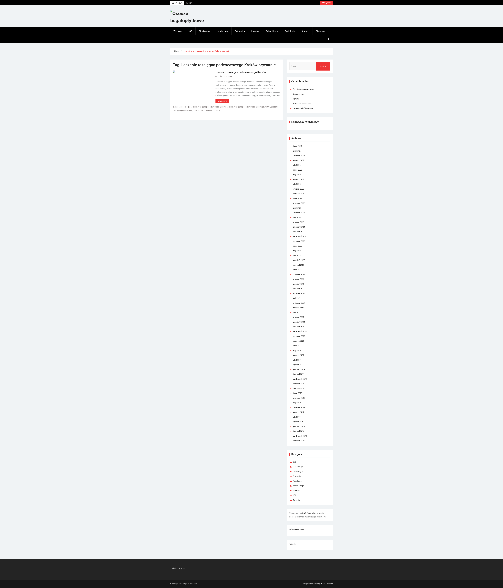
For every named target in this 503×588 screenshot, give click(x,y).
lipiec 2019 (297, 393)
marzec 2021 (298, 308)
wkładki (292, 544)
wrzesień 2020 (299, 336)
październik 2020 (300, 331)
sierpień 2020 (298, 341)
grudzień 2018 (299, 426)
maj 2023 (297, 250)
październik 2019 (300, 379)
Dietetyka (320, 31)
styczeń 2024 (298, 222)
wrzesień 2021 (299, 293)
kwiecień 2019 (299, 407)
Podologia (290, 31)
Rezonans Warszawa (302, 103)
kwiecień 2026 (299, 155)
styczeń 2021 (298, 317)
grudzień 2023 (299, 227)
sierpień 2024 (298, 193)
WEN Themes (327, 583)
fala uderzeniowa (296, 529)
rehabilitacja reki (179, 568)
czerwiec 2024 (299, 203)
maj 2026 (297, 151)
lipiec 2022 (297, 270)
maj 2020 (297, 350)
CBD (294, 462)
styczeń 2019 (298, 422)
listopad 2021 (298, 289)
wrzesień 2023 (299, 241)
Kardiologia (222, 31)
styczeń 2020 (298, 365)
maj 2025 (297, 174)
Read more (222, 101)
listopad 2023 (298, 231)
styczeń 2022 (298, 279)
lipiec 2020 (297, 346)
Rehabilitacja (272, 31)
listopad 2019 (298, 374)
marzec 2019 (298, 412)
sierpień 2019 (298, 388)
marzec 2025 (298, 179)
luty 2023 (296, 255)
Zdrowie (177, 31)
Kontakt (305, 31)
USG (190, 31)
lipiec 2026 (297, 146)
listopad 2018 (298, 431)
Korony (296, 99)
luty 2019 (296, 417)
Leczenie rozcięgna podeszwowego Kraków (208, 107)
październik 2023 (300, 236)
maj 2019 (297, 403)
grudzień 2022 (299, 260)
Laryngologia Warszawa (303, 108)
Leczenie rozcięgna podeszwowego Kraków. (241, 72)
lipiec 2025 (297, 170)
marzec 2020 (298, 355)
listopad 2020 (298, 327)
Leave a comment (214, 110)
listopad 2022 (298, 265)
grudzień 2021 (299, 284)
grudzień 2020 (299, 322)
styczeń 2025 (298, 189)
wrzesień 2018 (299, 441)
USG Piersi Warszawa (311, 513)
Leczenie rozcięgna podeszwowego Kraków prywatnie (248, 107)
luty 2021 (296, 312)
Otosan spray (298, 94)
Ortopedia (240, 31)
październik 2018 (300, 436)
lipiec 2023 (297, 246)
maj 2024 (297, 208)
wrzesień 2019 (299, 384)
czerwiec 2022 (299, 274)
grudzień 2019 (299, 369)
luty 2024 (296, 217)
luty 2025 (296, 184)
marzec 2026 (298, 160)
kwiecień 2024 (299, 212)
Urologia (255, 31)
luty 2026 (296, 165)
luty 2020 (296, 360)
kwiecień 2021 (299, 303)
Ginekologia (205, 31)
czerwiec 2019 (299, 398)
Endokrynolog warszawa (196, 3)
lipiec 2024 (297, 198)
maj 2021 (297, 298)
